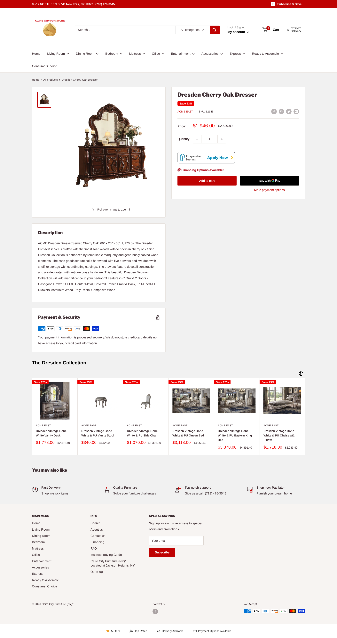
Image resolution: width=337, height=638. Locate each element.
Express (235, 53)
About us (96, 529)
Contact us (97, 535)
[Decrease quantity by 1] (197, 139)
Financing (97, 542)
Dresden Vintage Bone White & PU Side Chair (142, 433)
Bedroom (111, 53)
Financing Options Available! (202, 170)
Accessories (209, 53)
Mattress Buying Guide (106, 554)
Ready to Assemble (265, 53)
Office (156, 53)
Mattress (135, 53)
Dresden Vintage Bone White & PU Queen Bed (188, 433)
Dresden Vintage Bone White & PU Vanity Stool (97, 433)
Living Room (56, 53)
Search (95, 523)
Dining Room (85, 53)
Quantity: (184, 139)
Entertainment (180, 53)
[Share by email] (296, 111)
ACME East (185, 111)
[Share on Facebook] (274, 111)
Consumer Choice (44, 66)
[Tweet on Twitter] (289, 111)
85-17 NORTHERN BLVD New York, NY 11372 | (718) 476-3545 (73, 4)
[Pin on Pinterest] (281, 111)
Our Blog (96, 571)
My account (236, 32)
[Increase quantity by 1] (222, 139)
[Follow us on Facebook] (155, 611)
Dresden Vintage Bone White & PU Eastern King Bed (235, 435)
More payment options (269, 190)
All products (50, 79)
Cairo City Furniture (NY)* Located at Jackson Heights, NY (112, 563)
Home (36, 53)
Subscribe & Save (289, 4)
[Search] (215, 30)
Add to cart (207, 180)
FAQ (93, 548)
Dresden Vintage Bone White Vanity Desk (51, 433)
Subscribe (162, 552)
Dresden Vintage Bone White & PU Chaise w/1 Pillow (278, 435)
